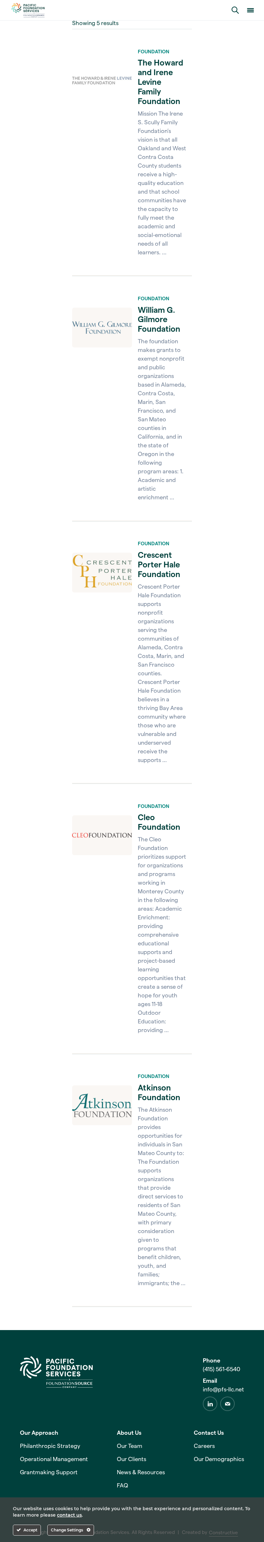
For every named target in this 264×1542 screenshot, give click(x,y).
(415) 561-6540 (221, 1369)
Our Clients (131, 1459)
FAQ (122, 1485)
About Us (129, 1433)
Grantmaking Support (49, 1472)
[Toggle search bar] (235, 10)
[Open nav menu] (250, 10)
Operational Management (54, 1459)
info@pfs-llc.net (223, 1389)
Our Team (129, 1446)
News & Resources (141, 1472)
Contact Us (209, 1433)
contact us (69, 1515)
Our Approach (39, 1433)
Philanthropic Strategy (50, 1446)
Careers (204, 1446)
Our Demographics (219, 1459)
